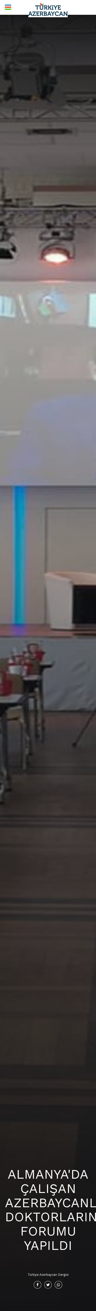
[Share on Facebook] (37, 1285)
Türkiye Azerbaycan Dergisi (48, 1274)
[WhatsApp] (58, 1285)
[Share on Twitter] (48, 1285)
